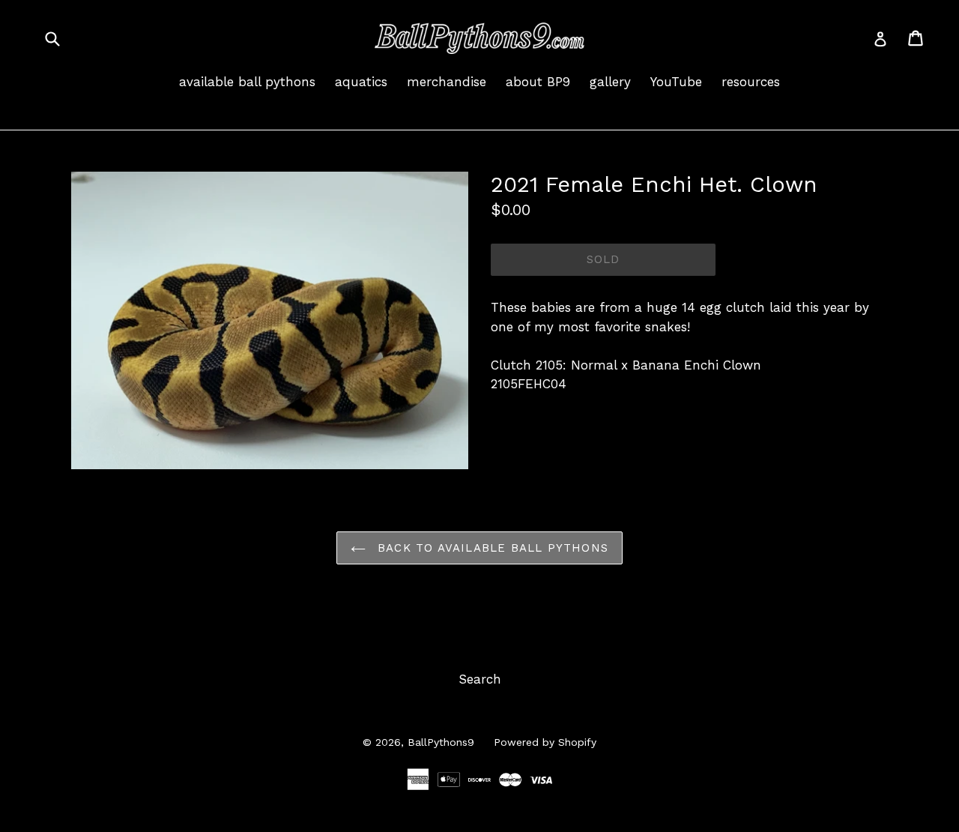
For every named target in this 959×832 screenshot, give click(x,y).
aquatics (361, 81)
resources (750, 81)
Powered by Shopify (545, 742)
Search (480, 679)
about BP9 (538, 81)
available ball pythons (247, 81)
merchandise (446, 81)
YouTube (676, 81)
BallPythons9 (441, 742)
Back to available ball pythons (490, 548)
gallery (610, 81)
